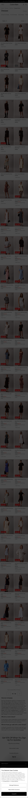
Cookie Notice (6, 781)
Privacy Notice (14, 781)
